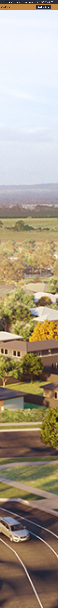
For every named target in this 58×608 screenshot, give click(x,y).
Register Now (43, 7)
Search (8, 2)
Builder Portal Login (24, 2)
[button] (54, 7)
